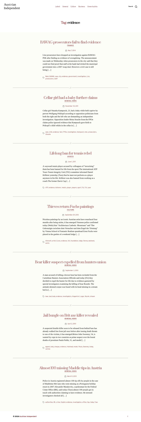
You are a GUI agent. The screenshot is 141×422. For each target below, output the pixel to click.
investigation (81, 76)
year (89, 188)
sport (79, 188)
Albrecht (48, 241)
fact (61, 132)
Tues (96, 402)
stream (92, 296)
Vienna (85, 241)
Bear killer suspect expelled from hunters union (70, 262)
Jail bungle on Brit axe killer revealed (70, 315)
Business (81, 7)
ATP (46, 188)
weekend (91, 241)
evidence (65, 76)
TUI (86, 188)
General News (70, 101)
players (74, 188)
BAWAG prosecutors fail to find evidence (70, 42)
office (84, 402)
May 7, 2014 (72, 51)
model (75, 347)
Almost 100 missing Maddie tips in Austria (70, 368)
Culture (73, 7)
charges (56, 347)
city (60, 76)
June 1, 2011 (72, 162)
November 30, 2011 (71, 106)
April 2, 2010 (72, 324)
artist (54, 241)
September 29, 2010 (72, 215)
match (64, 188)
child (50, 132)
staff (56, 79)
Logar (82, 296)
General (65, 7)
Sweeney (86, 347)
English (63, 402)
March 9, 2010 (72, 376)
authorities (49, 402)
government (72, 76)
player (69, 188)
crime (58, 402)
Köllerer (58, 188)
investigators (67, 296)
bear (46, 296)
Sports (70, 157)
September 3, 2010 (71, 271)
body (53, 296)
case (56, 76)
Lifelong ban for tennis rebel (71, 153)
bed (50, 296)
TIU (83, 188)
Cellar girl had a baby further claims (70, 98)
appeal (47, 347)
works (47, 243)
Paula (80, 347)
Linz (88, 76)
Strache (48, 134)
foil (69, 241)
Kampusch (80, 132)
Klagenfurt (76, 296)
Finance (70, 45)
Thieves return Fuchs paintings (70, 206)
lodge (80, 241)
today (91, 347)
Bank (47, 76)
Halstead (70, 347)
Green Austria (92, 7)
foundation (74, 241)
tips (88, 402)
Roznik (87, 296)
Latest (57, 7)
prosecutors (49, 79)
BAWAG (51, 76)
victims (47, 349)
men (86, 132)
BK (54, 402)
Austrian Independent (28, 416)
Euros (58, 241)
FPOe (65, 132)
